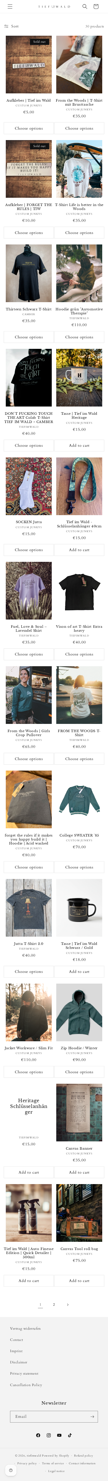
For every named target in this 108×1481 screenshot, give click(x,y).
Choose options (29, 128)
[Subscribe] (92, 1417)
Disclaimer (18, 1362)
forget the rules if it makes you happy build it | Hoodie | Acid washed (29, 839)
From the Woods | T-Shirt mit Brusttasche (79, 102)
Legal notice (56, 1471)
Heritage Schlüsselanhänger (28, 1106)
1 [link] (40, 1304)
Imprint (16, 1351)
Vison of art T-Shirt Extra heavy (79, 629)
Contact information (82, 1463)
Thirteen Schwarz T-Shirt (28, 309)
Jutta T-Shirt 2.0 (28, 944)
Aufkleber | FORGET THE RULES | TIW (28, 207)
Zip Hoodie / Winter (79, 1048)
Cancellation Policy (26, 1385)
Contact (16, 1339)
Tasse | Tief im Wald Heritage (79, 416)
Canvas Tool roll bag (79, 1249)
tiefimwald (34, 1456)
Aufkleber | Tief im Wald (29, 100)
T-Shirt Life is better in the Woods (79, 207)
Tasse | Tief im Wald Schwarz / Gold (79, 946)
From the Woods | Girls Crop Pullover (29, 733)
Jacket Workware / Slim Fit (29, 1048)
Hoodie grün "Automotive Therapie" (79, 311)
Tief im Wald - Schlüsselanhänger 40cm (79, 524)
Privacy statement (24, 1373)
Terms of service (53, 1463)
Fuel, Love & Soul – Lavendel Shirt (29, 629)
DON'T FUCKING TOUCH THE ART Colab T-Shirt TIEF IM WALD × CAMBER (28, 417)
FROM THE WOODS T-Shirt (79, 733)
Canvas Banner (79, 1148)
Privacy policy (27, 1463)
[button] (10, 6)
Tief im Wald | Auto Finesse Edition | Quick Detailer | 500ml (28, 1253)
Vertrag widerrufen (25, 1328)
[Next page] (67, 1304)
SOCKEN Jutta (29, 522)
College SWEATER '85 (79, 835)
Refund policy (83, 1456)
